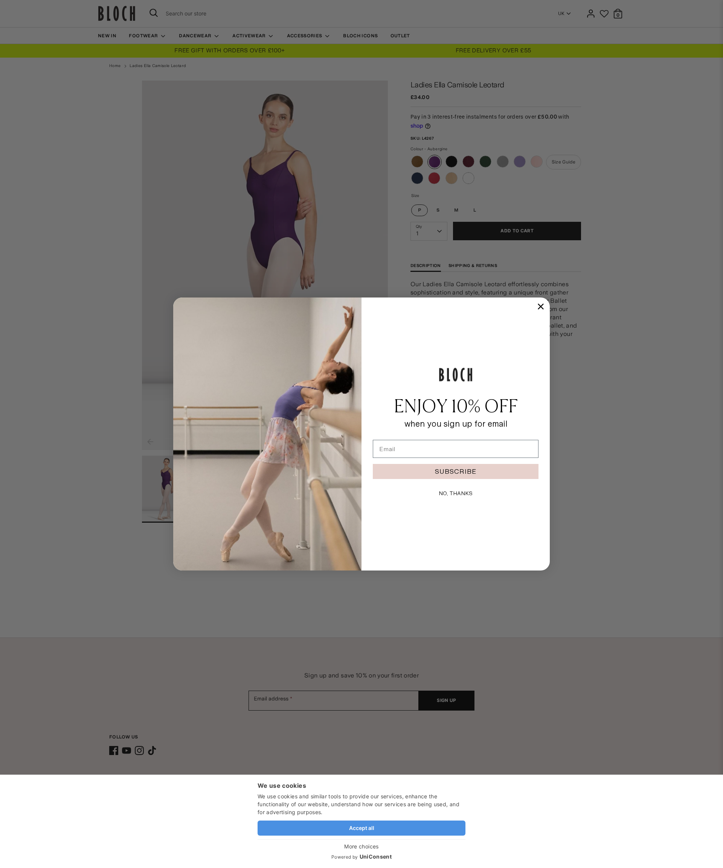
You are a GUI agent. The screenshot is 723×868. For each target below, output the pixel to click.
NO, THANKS (456, 493)
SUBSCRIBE (455, 471)
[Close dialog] (541, 307)
